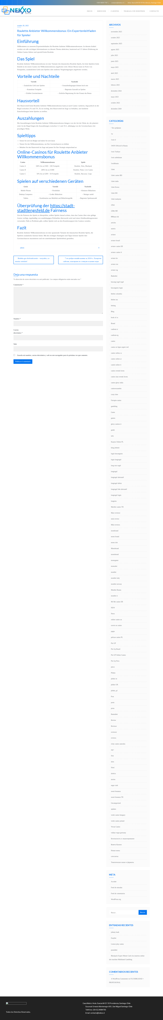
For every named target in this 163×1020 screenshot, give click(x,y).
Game (113, 412)
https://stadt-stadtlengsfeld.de (46, 208)
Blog (112, 311)
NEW (113, 608)
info (112, 436)
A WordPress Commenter (119, 979)
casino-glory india (117, 383)
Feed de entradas (116, 887)
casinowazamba (116, 388)
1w (112, 134)
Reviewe (114, 726)
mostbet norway (116, 584)
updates (113, 809)
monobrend (115, 554)
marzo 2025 (115, 79)
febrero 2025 (115, 85)
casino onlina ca (116, 353)
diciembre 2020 (116, 109)
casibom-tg (114, 335)
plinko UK (114, 685)
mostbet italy (115, 578)
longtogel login (116, 495)
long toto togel (116, 465)
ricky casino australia (118, 744)
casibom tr (114, 329)
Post (112, 696)
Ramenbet (114, 714)
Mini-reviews (115, 525)
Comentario (18, 285)
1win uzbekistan (116, 157)
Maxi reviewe (115, 513)
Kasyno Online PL (117, 442)
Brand (113, 323)
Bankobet (114, 276)
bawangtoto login (117, 288)
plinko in (114, 679)
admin (22, 248)
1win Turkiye (115, 152)
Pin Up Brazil (115, 649)
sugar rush (114, 785)
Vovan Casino (115, 827)
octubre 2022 (115, 103)
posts (112, 702)
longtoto (114, 501)
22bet (113, 205)
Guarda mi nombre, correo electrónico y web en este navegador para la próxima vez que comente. (52, 355)
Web (15, 344)
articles (113, 223)
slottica (113, 773)
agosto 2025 (115, 49)
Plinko (113, 673)
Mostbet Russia (116, 590)
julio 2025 (114, 55)
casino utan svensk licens (119, 377)
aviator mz (114, 264)
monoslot (114, 566)
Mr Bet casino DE (117, 602)
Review (113, 720)
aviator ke (114, 258)
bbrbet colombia (116, 294)
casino (113, 341)
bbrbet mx (114, 300)
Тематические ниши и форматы (122, 862)
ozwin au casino (116, 625)
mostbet (113, 572)
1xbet (113, 169)
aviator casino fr (116, 252)
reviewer (114, 732)
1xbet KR (114, 193)
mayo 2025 (114, 67)
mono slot (114, 542)
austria (113, 229)
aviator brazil (115, 240)
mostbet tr (114, 596)
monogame (114, 560)
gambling (114, 406)
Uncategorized (116, 803)
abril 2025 (114, 73)
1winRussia (115, 163)
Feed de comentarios (118, 893)
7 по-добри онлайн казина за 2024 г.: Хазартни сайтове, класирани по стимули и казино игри (82, 259)
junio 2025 (114, 61)
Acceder (113, 882)
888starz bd (115, 217)
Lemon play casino (117, 944)
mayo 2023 (114, 97)
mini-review (115, 519)
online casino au (116, 619)
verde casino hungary (118, 815)
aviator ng (114, 270)
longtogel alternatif (117, 477)
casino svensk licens (117, 371)
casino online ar (116, 359)
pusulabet (114, 950)
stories (113, 779)
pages (113, 631)
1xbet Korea (115, 187)
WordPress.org (116, 899)
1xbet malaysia (116, 199)
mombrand (114, 531)
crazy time (114, 394)
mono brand (115, 536)
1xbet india (114, 181)
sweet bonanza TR (117, 797)
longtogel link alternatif (119, 489)
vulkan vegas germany (118, 833)
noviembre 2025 (116, 32)
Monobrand (115, 548)
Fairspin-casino (116, 400)
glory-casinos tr (116, 424)
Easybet (113, 938)
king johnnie (115, 448)
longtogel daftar (116, 483)
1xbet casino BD (116, 175)
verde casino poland (117, 821)
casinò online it (116, 365)
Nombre (17, 319)
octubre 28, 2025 (23, 26)
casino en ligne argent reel (120, 347)
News (113, 614)
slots (112, 762)
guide (113, 430)
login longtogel (116, 460)
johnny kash (115, 932)
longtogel (114, 471)
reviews (113, 738)
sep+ (112, 750)
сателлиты (114, 856)
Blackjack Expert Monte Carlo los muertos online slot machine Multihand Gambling (126, 957)
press (112, 708)
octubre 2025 (115, 38)
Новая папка (115, 850)
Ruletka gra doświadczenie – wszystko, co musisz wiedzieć (32, 259)
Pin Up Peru (115, 661)
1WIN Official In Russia (119, 146)
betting (113, 305)
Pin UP (113, 643)
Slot (112, 756)
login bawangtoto (117, 454)
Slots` (113, 767)
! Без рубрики (116, 128)
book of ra (114, 317)
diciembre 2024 (116, 91)
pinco (113, 667)
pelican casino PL (117, 637)
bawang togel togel (117, 282)
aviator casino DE (117, 246)
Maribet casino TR (117, 507)
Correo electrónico (18, 331)
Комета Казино (116, 845)
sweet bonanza (116, 791)
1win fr (113, 140)
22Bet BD (114, 211)
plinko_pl (114, 690)
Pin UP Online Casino (118, 655)
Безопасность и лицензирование (122, 839)
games (113, 418)
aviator (113, 234)
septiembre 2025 (116, 43)
